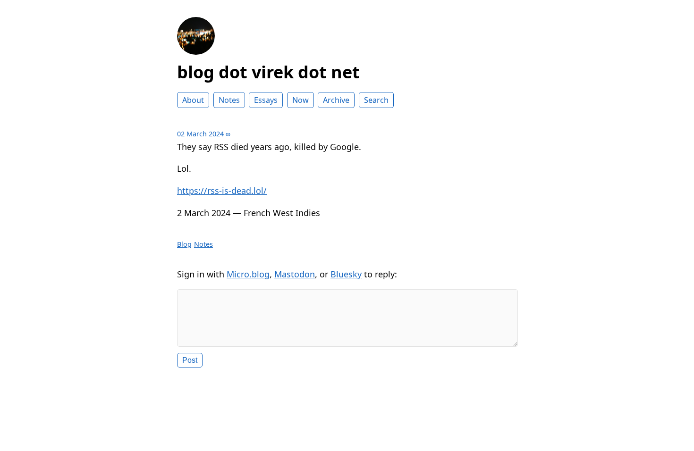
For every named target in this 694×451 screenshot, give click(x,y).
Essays (266, 100)
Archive (336, 100)
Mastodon (294, 274)
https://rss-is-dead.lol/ (222, 190)
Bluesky (346, 274)
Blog (184, 244)
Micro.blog (248, 274)
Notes (229, 100)
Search (376, 100)
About (193, 100)
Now (300, 100)
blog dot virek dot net (268, 72)
